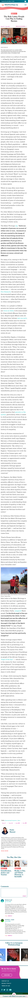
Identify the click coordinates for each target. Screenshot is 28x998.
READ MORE (4, 851)
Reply (10, 916)
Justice (14, 13)
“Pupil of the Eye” (7, 659)
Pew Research (6, 292)
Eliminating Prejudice (11, 820)
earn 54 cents (22, 318)
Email (17, 823)
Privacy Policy (6, 983)
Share (2, 26)
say (16, 226)
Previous (1, 955)
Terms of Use (6, 986)
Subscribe (7, 975)
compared (18, 611)
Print (24, 823)
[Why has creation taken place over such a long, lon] (14, 955)
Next (26, 955)
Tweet (6, 26)
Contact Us (5, 981)
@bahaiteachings (14, 945)
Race (19, 820)
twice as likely (8, 311)
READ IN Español (21, 26)
